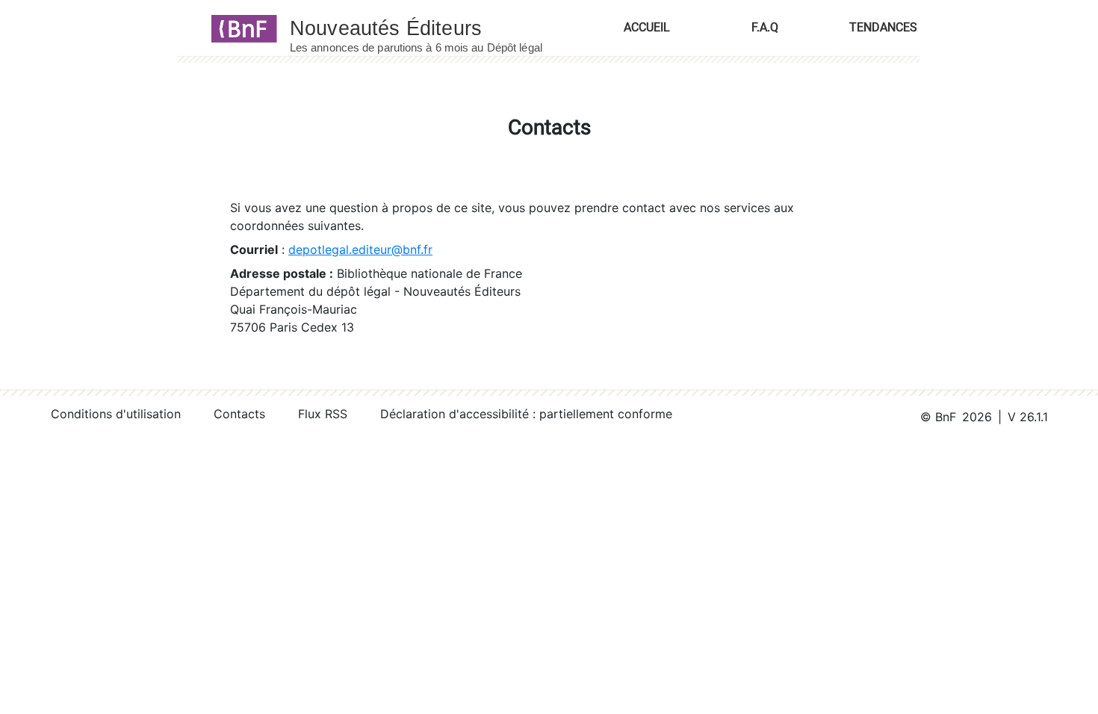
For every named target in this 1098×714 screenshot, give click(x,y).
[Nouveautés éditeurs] (429, 27)
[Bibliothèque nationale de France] (239, 27)
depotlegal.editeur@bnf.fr (360, 249)
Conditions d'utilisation (116, 413)
